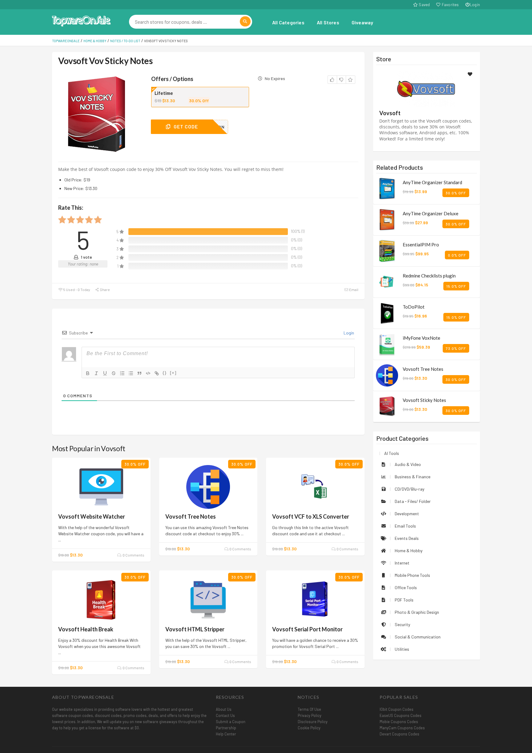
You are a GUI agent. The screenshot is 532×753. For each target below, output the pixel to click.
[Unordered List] (131, 373)
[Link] (156, 373)
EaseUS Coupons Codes (400, 715)
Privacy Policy (309, 715)
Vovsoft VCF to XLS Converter (310, 516)
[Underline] (105, 373)
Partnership (226, 727)
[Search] (245, 21)
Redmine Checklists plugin (429, 275)
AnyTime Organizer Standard (432, 182)
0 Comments (133, 555)
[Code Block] (148, 373)
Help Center (226, 733)
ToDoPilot (414, 307)
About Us (224, 709)
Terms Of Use (309, 709)
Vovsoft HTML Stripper (194, 629)
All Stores (328, 22)
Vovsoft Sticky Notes (424, 400)
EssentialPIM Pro (421, 244)
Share (104, 289)
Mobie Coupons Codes (399, 721)
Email (353, 289)
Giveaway (362, 22)
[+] (173, 372)
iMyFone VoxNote (421, 338)
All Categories (288, 22)
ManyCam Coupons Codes (402, 727)
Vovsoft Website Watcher (91, 516)
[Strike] (113, 373)
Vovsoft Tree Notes (190, 516)
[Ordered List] (122, 373)
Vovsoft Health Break (85, 629)
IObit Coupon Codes (396, 709)
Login (475, 4)
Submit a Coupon (230, 721)
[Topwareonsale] (81, 20)
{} (165, 372)
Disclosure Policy (313, 721)
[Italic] (96, 373)
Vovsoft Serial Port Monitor (307, 629)
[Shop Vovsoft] (426, 88)
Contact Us (225, 715)
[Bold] (87, 373)
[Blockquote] (139, 373)
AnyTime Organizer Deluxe (430, 213)
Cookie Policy (309, 727)
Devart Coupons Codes (399, 733)
